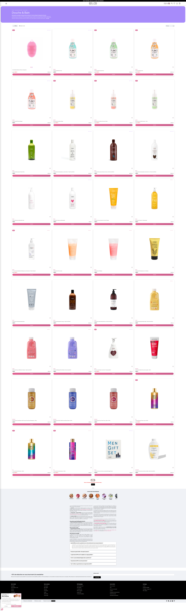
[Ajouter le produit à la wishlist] (50, 67)
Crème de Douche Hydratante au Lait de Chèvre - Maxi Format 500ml (63, 171)
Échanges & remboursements (114, 592)
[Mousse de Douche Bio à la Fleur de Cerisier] (113, 99)
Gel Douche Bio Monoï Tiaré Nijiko (85, 509)
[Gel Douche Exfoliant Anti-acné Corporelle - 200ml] (154, 348)
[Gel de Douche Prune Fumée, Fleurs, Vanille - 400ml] (113, 398)
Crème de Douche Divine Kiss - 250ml (18, 471)
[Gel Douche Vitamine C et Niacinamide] (154, 198)
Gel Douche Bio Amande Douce (99, 70)
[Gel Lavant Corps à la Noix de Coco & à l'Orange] (113, 198)
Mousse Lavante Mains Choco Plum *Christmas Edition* (102, 369)
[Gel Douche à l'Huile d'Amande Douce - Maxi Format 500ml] (113, 299)
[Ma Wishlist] (174, 4)
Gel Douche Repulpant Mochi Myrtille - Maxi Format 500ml (62, 369)
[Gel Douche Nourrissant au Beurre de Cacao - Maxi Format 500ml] (113, 150)
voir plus (47, 18)
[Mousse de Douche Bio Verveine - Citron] (154, 99)
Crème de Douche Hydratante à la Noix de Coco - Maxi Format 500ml (145, 171)
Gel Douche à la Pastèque (98, 270)
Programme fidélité (146, 587)
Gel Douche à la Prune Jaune (57, 270)
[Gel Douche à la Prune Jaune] (72, 249)
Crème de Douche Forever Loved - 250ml (141, 420)
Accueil (13, 10)
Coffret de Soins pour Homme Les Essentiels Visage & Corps (103, 471)
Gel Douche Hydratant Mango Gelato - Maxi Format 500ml (144, 321)
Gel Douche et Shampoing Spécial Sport (18, 321)
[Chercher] (171, 4)
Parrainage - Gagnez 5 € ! (147, 589)
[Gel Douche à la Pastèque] (113, 249)
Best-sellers (46, 587)
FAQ (110, 587)
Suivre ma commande (113, 589)
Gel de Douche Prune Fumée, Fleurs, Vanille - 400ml (102, 420)
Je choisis (6, 606)
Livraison (111, 590)
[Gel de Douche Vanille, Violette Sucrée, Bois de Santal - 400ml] (72, 398)
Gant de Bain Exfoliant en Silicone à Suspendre (19, 69)
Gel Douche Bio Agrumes (139, 70)
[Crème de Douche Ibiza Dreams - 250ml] (72, 449)
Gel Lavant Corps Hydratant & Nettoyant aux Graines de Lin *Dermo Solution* (24, 270)
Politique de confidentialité (27, 600)
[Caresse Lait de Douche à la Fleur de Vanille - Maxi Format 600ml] (154, 449)
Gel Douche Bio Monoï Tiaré (57, 70)
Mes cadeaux (145, 590)
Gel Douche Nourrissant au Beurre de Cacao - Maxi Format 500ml (104, 171)
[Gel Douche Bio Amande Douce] (113, 48)
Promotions (46, 590)
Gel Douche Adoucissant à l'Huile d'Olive (18, 171)
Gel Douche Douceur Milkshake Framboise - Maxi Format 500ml (22, 369)
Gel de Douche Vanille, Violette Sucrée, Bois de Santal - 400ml (62, 420)
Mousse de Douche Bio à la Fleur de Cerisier (101, 121)
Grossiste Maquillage (80, 593)
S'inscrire (97, 577)
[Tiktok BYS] (170, 601)
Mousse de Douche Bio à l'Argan (58, 121)
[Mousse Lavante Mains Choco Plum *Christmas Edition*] (113, 348)
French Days (46, 595)
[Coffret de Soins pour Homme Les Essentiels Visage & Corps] (113, 449)
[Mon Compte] (177, 3)
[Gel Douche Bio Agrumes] (154, 48)
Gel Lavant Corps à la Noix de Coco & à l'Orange (101, 220)
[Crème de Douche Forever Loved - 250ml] (154, 398)
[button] (2, 609)
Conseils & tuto (79, 589)
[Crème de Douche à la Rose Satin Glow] (31, 198)
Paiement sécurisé (113, 593)
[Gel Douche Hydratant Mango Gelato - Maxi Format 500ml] (154, 299)
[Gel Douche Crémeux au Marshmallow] (72, 198)
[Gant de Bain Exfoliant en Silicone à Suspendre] (31, 48)
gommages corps (97, 530)
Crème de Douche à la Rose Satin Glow (18, 220)
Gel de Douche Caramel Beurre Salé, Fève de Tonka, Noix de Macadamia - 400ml (24, 420)
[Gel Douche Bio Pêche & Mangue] (31, 99)
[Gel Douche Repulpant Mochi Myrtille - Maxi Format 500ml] (72, 348)
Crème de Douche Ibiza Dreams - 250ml (59, 471)
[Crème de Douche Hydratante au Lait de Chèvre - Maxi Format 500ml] (72, 150)
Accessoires (13, 592)
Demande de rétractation (114, 595)
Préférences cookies (37, 600)
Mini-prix (45, 589)
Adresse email (96, 573)
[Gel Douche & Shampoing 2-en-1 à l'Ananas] (154, 249)
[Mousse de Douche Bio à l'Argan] (72, 99)
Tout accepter (16, 606)
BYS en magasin (79, 590)
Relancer (93, 484)
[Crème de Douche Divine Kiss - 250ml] (31, 449)
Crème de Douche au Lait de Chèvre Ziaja (75, 514)
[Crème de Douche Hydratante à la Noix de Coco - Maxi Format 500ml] (154, 150)
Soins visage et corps (14, 587)
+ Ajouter (31, 74)
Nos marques (79, 587)
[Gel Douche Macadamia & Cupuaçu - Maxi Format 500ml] (72, 299)
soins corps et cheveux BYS (107, 530)
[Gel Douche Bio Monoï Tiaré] (72, 48)
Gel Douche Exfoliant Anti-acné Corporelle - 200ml (143, 369)
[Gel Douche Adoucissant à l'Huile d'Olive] (31, 150)
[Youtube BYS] (172, 600)
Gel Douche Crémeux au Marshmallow (59, 220)
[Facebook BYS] (166, 600)
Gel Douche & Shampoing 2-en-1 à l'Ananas (141, 270)
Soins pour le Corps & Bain (18, 10)
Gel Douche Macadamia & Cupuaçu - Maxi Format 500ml (61, 321)
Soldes (45, 592)
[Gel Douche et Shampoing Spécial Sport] (31, 299)
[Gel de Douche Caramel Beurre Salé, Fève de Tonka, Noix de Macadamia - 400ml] (31, 398)
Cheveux (12, 590)
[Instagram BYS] (168, 600)
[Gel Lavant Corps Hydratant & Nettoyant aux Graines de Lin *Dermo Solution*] (31, 249)
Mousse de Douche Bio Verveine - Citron (141, 121)
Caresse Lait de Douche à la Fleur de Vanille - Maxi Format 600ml (145, 471)
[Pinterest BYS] (174, 600)
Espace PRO (79, 592)
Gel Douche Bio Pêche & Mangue (17, 121)
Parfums (12, 589)
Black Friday (46, 593)
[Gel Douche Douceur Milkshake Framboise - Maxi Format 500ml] (31, 348)
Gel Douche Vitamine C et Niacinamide (141, 220)
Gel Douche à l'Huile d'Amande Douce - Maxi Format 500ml (103, 321)
